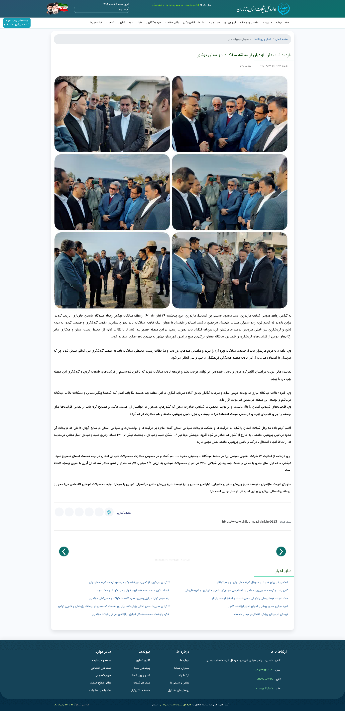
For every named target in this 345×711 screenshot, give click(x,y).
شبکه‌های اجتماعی (101, 668)
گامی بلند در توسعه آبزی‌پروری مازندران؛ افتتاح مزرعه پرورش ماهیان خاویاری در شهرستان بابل (236, 590)
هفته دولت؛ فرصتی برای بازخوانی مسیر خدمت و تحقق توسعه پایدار (250, 598)
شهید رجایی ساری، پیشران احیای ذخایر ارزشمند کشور (258, 606)
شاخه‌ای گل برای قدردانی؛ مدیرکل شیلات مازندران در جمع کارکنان (252, 582)
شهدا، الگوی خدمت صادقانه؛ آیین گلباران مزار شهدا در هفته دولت (133, 590)
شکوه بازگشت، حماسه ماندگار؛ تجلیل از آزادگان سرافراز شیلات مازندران (131, 614)
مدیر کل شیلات (141, 683)
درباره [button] (279, 22)
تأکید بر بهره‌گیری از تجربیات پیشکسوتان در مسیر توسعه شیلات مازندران (129, 582)
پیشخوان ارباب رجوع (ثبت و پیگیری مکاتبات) (17, 23)
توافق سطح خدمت (100, 683)
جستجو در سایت (101, 660)
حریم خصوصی (103, 675)
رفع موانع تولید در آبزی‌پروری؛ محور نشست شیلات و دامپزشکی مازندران (129, 598)
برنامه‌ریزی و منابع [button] (249, 22)
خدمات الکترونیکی (193, 22)
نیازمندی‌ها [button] (96, 22)
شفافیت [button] (110, 22)
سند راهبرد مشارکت (100, 690)
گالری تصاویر (143, 660)
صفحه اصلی (281, 39)
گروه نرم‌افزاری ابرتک (64, 705)
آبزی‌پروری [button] (230, 22)
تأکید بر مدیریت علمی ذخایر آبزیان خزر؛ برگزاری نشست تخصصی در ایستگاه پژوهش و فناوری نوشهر (114, 606)
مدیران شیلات (181, 668)
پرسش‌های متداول (178, 690)
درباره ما (184, 660)
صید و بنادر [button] (213, 22)
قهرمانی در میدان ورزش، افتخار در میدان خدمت (261, 614)
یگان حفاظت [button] (172, 22)
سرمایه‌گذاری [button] (154, 22)
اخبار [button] (140, 22)
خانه (287, 22)
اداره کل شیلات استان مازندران (175, 705)
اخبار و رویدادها (263, 39)
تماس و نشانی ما (179, 683)
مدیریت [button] (267, 22)
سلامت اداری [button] (126, 22)
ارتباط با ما (183, 675)
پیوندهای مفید (142, 668)
